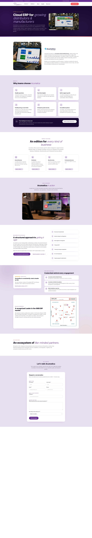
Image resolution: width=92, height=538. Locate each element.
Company (31, 394)
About (38, 3)
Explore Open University (69, 121)
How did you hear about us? (34, 411)
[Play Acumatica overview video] (46, 206)
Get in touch (74, 3)
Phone (47, 387)
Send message (34, 418)
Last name (48, 382)
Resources (48, 3)
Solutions (32, 3)
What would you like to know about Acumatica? (38, 401)
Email (30, 387)
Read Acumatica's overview (39, 254)
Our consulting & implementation (22, 254)
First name (31, 382)
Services (26, 3)
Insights (42, 3)
